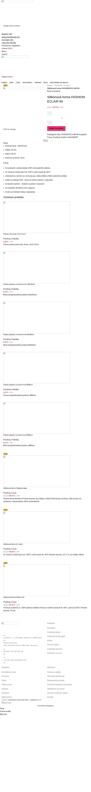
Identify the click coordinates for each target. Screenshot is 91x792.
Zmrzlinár (5, 693)
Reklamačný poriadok (55, 680)
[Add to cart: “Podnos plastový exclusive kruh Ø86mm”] (6, 399)
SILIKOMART (72, 137)
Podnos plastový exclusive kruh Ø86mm (18, 385)
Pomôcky (59, 85)
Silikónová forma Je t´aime (13, 544)
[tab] (45, 140)
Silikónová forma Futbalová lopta (15, 488)
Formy (67, 85)
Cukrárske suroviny (54, 649)
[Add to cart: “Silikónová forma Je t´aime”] (6, 559)
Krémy (49, 640)
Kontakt (50, 697)
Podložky (15, 239)
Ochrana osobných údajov (57, 693)
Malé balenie (7, 697)
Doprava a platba (54, 672)
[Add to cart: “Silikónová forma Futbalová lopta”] (6, 506)
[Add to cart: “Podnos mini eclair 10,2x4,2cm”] (6, 249)
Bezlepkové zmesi (9, 672)
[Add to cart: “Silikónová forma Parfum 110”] (6, 615)
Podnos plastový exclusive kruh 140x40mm (19, 284)
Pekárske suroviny (54, 653)
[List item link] (23, 649)
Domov (50, 85)
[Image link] (10, 628)
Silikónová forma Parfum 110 (13, 597)
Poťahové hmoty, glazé (56, 636)
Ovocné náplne (53, 645)
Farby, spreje (7, 685)
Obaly (4, 680)
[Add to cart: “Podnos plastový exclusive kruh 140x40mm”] (6, 299)
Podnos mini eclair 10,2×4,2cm (14, 234)
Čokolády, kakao (53, 632)
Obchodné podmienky (55, 676)
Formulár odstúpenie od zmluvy (59, 685)
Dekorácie (51, 628)
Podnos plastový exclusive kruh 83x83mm (18, 334)
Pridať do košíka (56, 128)
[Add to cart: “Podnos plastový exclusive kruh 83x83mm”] (6, 349)
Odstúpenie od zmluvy (56, 689)
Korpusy (5, 689)
